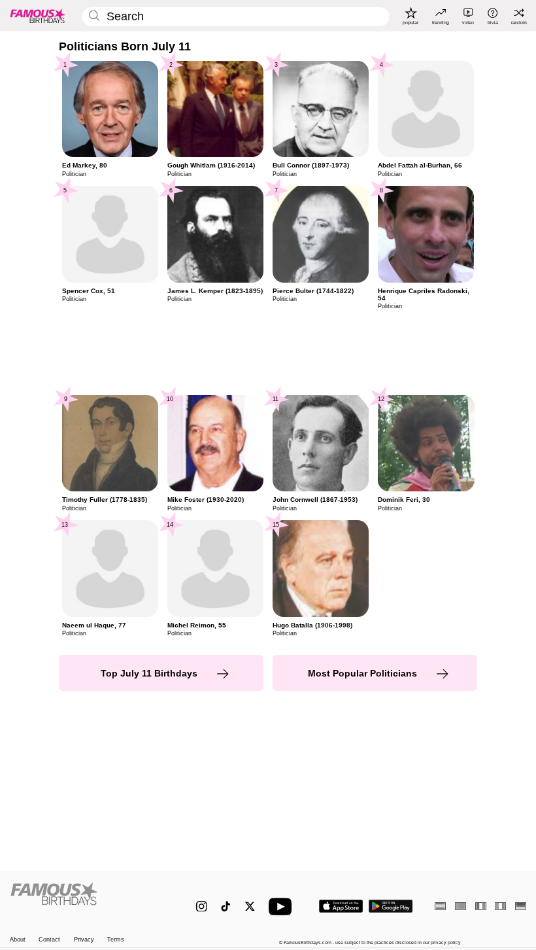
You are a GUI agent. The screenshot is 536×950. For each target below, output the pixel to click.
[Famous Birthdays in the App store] (341, 906)
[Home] (88, 900)
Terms (115, 939)
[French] (480, 905)
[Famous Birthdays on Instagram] (201, 906)
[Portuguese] (460, 905)
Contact (49, 939)
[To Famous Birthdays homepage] (38, 15)
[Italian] (500, 905)
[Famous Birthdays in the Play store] (391, 906)
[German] (520, 905)
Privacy (84, 939)
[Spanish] (440, 905)
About (17, 939)
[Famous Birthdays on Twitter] (250, 906)
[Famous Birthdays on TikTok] (225, 906)
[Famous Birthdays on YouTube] (283, 906)
